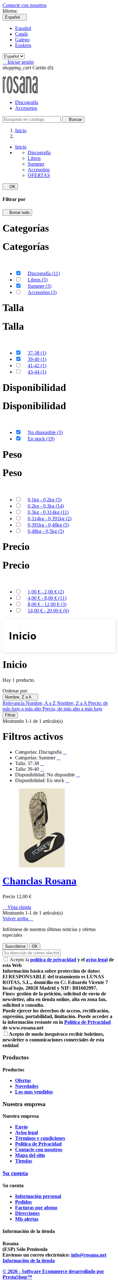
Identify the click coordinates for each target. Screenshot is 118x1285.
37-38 (37, 353)
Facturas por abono (36, 1207)
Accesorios (26, 108)
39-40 (37, 359)
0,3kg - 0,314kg (48, 512)
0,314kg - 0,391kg (49, 518)
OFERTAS (39, 175)
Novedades (26, 1086)
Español (23, 28)
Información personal (38, 1196)
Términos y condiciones (40, 1138)
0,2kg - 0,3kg (46, 506)
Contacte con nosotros (25, 5)
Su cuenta (15, 1173)
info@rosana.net (88, 1255)
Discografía (26, 102)
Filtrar (10, 715)
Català (21, 34)
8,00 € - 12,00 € (47, 604)
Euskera (23, 45)
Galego (22, 39)
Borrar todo (17, 212)
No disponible (45, 432)
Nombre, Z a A (20, 697)
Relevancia (14, 703)
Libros (34, 158)
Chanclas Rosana (39, 881)
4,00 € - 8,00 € (47, 598)
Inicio (20, 147)
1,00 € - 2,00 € (46, 591)
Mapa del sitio (30, 1155)
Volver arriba (18, 918)
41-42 (37, 365)
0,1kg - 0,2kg (44, 499)
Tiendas (23, 1161)
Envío (21, 1126)
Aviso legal (26, 1132)
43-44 (37, 371)
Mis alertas (26, 1219)
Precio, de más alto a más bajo (72, 708)
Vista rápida (17, 907)
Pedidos (23, 1202)
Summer (36, 164)
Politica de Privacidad (38, 1143)
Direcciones (27, 1213)
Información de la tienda (29, 1260)
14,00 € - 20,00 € (48, 610)
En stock (41, 438)
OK (10, 186)
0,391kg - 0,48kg (48, 525)
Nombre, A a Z (41, 703)
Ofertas (23, 1080)
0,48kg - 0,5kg (46, 531)
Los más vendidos (34, 1091)
